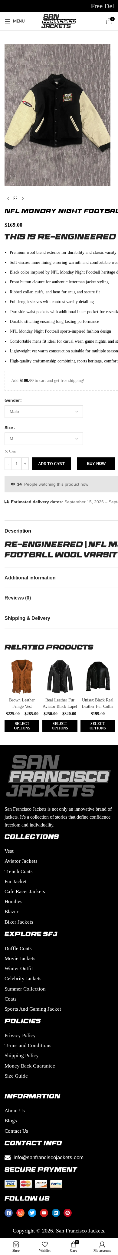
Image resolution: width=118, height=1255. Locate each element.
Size (9, 427)
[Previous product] (8, 198)
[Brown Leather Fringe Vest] (22, 676)
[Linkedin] (56, 1213)
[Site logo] (59, 21)
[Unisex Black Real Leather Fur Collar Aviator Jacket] (97, 676)
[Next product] (22, 198)
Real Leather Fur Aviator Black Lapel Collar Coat (60, 706)
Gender (12, 400)
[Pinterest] (68, 1213)
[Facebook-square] (9, 1213)
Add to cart (51, 463)
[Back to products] (15, 198)
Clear (13, 451)
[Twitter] (32, 1213)
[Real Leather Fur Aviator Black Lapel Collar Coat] (59, 676)
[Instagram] (20, 1213)
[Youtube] (44, 1213)
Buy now (96, 463)
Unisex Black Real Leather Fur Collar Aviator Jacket (98, 706)
